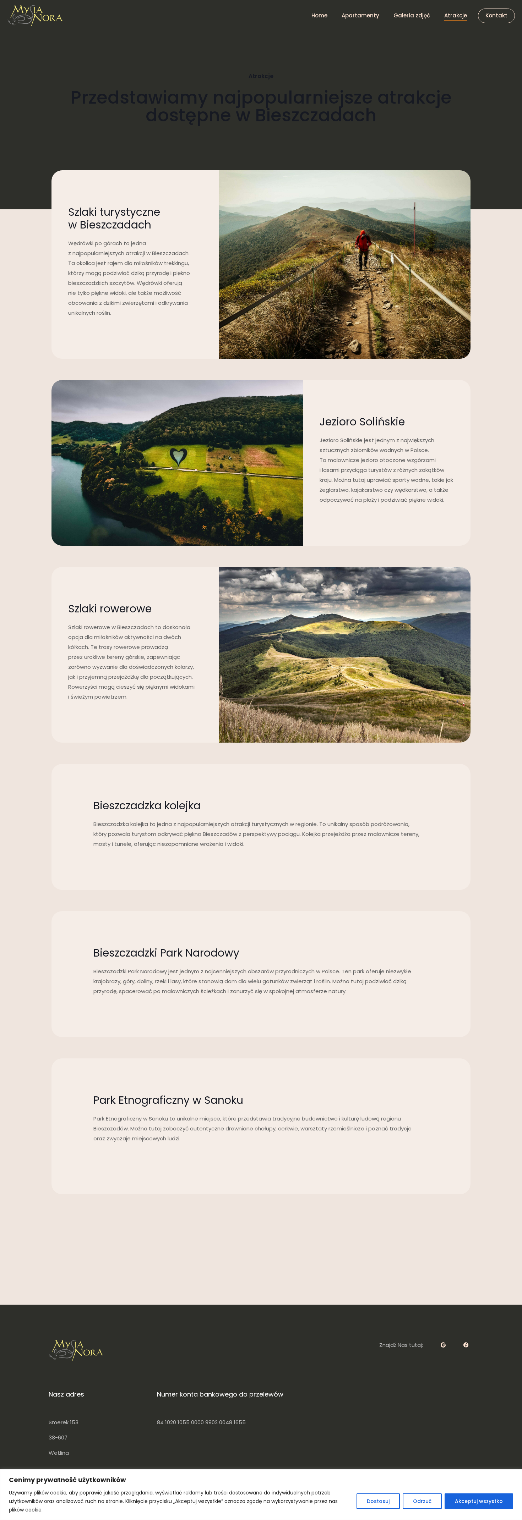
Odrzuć (422, 1501)
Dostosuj (378, 1501)
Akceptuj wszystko (479, 1501)
